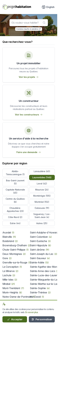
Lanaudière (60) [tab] (42, 171)
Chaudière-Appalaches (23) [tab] (15, 209)
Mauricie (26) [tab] (42, 189)
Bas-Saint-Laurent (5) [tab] (15, 182)
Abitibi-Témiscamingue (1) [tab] (15, 173)
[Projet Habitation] (17, 7)
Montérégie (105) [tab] (42, 195)
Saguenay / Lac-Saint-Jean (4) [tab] (41, 215)
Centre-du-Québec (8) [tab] (15, 200)
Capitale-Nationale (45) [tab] (15, 191)
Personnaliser (43, 319)
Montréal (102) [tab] (42, 202)
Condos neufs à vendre (27, 29)
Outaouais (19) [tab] (42, 208)
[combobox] (29, 22)
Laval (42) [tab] (42, 183)
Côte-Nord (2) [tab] (15, 217)
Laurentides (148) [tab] (41, 177)
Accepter (17, 319)
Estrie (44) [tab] (15, 223)
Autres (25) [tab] (41, 223)
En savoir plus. (31, 312)
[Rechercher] (44, 22)
